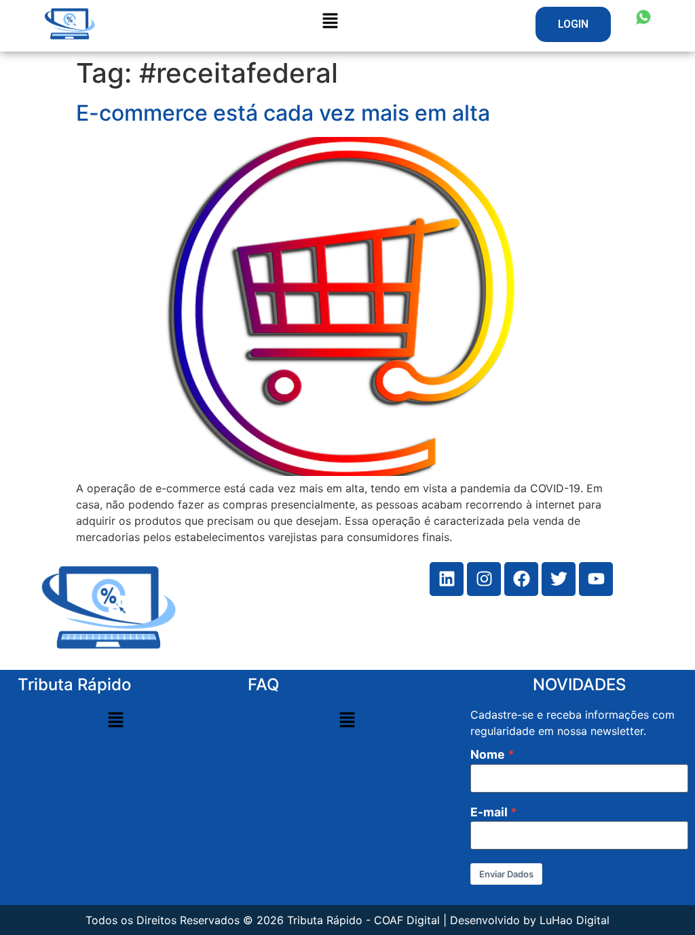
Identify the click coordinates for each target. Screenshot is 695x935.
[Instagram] (484, 579)
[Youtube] (596, 579)
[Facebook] (521, 579)
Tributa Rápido (74, 684)
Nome (487, 755)
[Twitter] (559, 579)
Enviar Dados (506, 874)
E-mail (489, 812)
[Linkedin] (447, 579)
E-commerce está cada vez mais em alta (283, 113)
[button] (573, 24)
